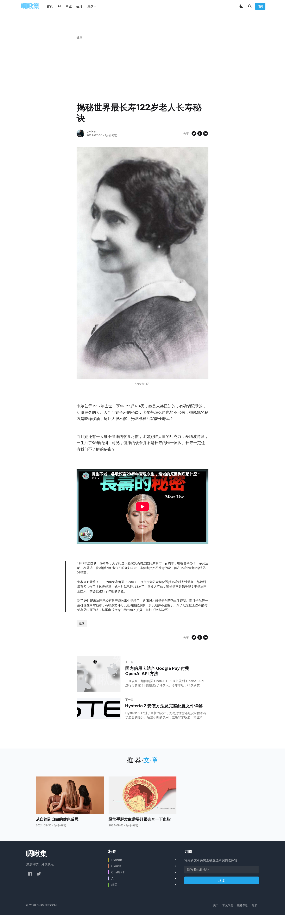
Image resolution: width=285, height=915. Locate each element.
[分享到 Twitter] (194, 133)
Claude (116, 866)
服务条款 (242, 905)
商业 (69, 6)
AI (59, 6)
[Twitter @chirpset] (39, 874)
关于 (215, 905)
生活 (79, 6)
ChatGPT (118, 872)
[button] (241, 6)
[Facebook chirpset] (30, 874)
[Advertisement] (142, 73)
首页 (50, 6)
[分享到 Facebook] (200, 133)
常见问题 (227, 905)
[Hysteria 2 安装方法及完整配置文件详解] (99, 709)
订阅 (260, 6)
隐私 (254, 905)
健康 (79, 37)
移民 (114, 885)
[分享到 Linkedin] (205, 133)
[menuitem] (216, 905)
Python (116, 860)
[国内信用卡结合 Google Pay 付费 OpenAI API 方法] (99, 674)
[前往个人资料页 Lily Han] (80, 133)
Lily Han (92, 131)
